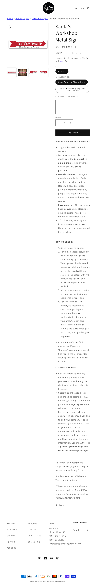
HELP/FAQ (32, 523)
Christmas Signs (40, 18)
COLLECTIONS (34, 542)
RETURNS (11, 542)
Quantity (59, 117)
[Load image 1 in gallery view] (11, 72)
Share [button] (61, 505)
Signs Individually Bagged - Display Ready (72, 89)
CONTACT (53, 523)
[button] (8, 8)
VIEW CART (33, 529)
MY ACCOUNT (13, 529)
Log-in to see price (75, 53)
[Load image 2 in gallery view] (22, 72)
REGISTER (11, 523)
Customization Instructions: (66, 96)
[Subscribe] (87, 530)
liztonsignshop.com (70, 497)
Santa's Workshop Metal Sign (65, 18)
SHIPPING (11, 535)
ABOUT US (11, 548)
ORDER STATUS (34, 535)
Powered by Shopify (60, 581)
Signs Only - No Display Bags (71, 82)
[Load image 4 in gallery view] (43, 72)
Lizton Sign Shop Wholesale (44, 581)
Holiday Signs (22, 18)
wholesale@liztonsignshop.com (65, 543)
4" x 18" (62, 71)
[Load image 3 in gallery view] (33, 72)
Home (10, 18)
